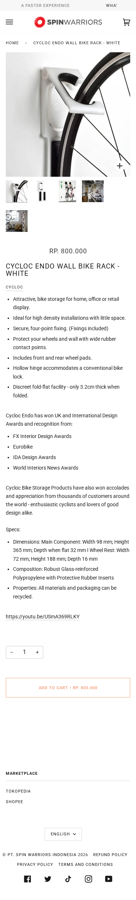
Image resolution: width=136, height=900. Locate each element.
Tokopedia (18, 791)
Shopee (14, 801)
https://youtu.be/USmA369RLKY (42, 617)
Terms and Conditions (85, 864)
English (61, 834)
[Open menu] (17, 22)
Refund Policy (110, 854)
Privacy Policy (35, 864)
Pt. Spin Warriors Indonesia (42, 854)
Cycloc (14, 287)
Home (12, 43)
